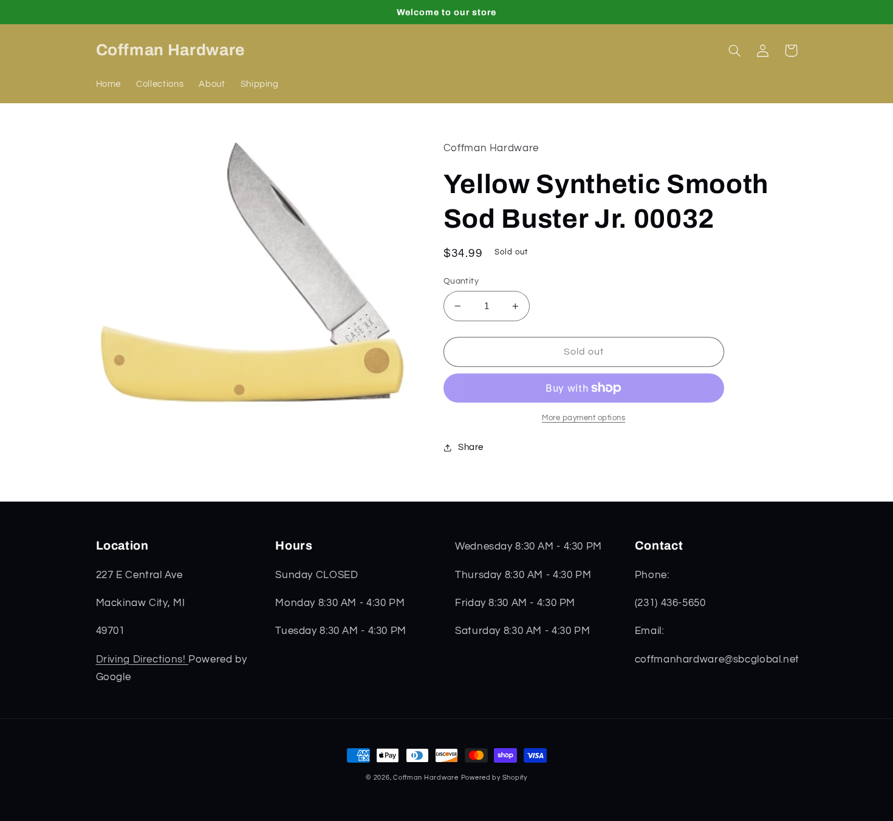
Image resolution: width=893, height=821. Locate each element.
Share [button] (471, 447)
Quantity (461, 281)
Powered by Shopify (494, 777)
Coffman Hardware (426, 777)
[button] (735, 50)
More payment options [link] (584, 418)
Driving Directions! (142, 659)
